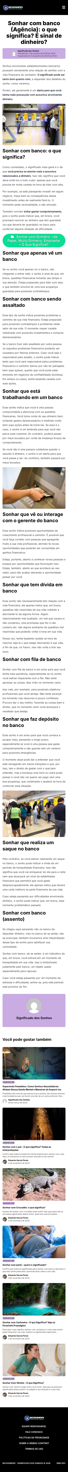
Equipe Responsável (34, 1426)
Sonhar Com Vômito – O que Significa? (23, 1383)
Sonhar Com (8, 1082)
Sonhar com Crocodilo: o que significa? (24, 1207)
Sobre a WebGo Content (34, 1443)
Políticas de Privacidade (34, 1437)
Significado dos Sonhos (28, 51)
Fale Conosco (34, 1432)
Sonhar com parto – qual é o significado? (24, 1265)
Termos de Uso (34, 1448)
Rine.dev (61, 1463)
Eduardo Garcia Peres (18, 1160)
